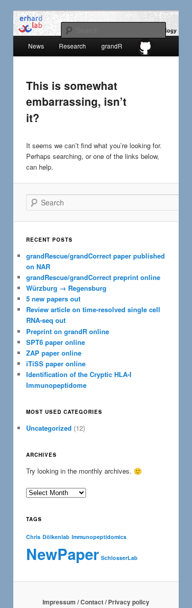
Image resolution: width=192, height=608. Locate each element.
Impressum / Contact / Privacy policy (96, 601)
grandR (111, 45)
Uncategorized (49, 428)
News (36, 45)
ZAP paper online (53, 353)
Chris (33, 537)
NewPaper (62, 554)
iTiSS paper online (56, 363)
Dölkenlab (56, 537)
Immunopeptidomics (99, 537)
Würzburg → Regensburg (66, 288)
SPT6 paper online (55, 342)
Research (72, 45)
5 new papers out (53, 298)
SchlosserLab (119, 558)
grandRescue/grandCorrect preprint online (93, 277)
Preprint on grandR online (67, 331)
